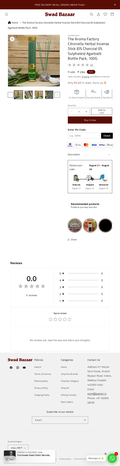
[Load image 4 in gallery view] (49, 94)
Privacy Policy (41, 388)
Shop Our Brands (69, 374)
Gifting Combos (68, 395)
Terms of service (81, 459)
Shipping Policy (42, 395)
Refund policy (41, 381)
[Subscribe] (84, 420)
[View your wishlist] (105, 14)
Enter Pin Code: (77, 129)
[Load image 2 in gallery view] (28, 94)
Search (37, 367)
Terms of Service (42, 374)
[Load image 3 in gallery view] (39, 94)
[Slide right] (57, 94)
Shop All (65, 388)
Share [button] (74, 239)
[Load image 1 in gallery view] (18, 94)
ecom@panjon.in (97, 393)
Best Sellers (67, 402)
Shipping (85, 76)
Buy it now (90, 120)
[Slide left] (10, 94)
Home (15, 22)
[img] (78, 65)
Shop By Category (70, 381)
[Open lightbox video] (74, 225)
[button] (6, 14)
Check (107, 135)
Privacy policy (65, 459)
